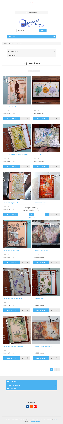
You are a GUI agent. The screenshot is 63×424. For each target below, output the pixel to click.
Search (43, 30)
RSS (31, 406)
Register (25, 9)
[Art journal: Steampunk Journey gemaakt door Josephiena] (46, 330)
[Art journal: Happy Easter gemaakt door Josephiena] (17, 186)
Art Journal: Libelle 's (39, 298)
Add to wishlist (27, 118)
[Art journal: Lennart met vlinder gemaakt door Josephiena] (17, 282)
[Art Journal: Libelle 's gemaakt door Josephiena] (46, 282)
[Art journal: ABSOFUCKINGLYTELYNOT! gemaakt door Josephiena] (17, 138)
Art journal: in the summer (11, 251)
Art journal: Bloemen (39, 155)
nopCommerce (35, 421)
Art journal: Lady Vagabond (41, 251)
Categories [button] (12, 36)
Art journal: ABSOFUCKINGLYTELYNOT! (16, 155)
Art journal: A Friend (9, 107)
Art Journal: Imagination (40, 203)
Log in (31, 9)
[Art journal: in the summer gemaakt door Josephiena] (17, 234)
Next (58, 369)
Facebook (27, 406)
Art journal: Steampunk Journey (42, 346)
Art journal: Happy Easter (11, 203)
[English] (30, 3)
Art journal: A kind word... (40, 107)
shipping (55, 419)
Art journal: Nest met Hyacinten (13, 346)
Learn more (31, 217)
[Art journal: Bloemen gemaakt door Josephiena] (46, 138)
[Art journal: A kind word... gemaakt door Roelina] (46, 90)
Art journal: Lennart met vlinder (12, 298)
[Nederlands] (33, 3)
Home (5, 43)
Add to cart (11, 118)
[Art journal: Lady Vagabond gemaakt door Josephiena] (46, 234)
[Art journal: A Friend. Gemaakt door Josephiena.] (17, 90)
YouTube (35, 406)
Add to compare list (22, 118)
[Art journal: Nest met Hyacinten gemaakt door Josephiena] (17, 330)
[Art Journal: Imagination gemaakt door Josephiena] (46, 186)
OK (31, 214)
